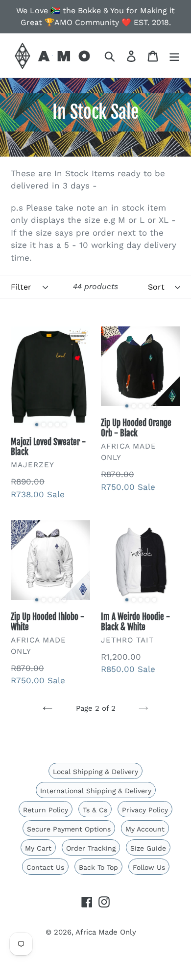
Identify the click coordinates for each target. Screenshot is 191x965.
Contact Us (45, 867)
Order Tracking (91, 848)
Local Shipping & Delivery (95, 772)
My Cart (38, 848)
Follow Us (149, 867)
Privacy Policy (145, 810)
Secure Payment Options (69, 829)
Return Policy (45, 810)
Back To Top (98, 867)
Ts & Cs (95, 810)
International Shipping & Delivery (95, 791)
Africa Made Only (105, 932)
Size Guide (148, 848)
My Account (145, 829)
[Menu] (174, 55)
